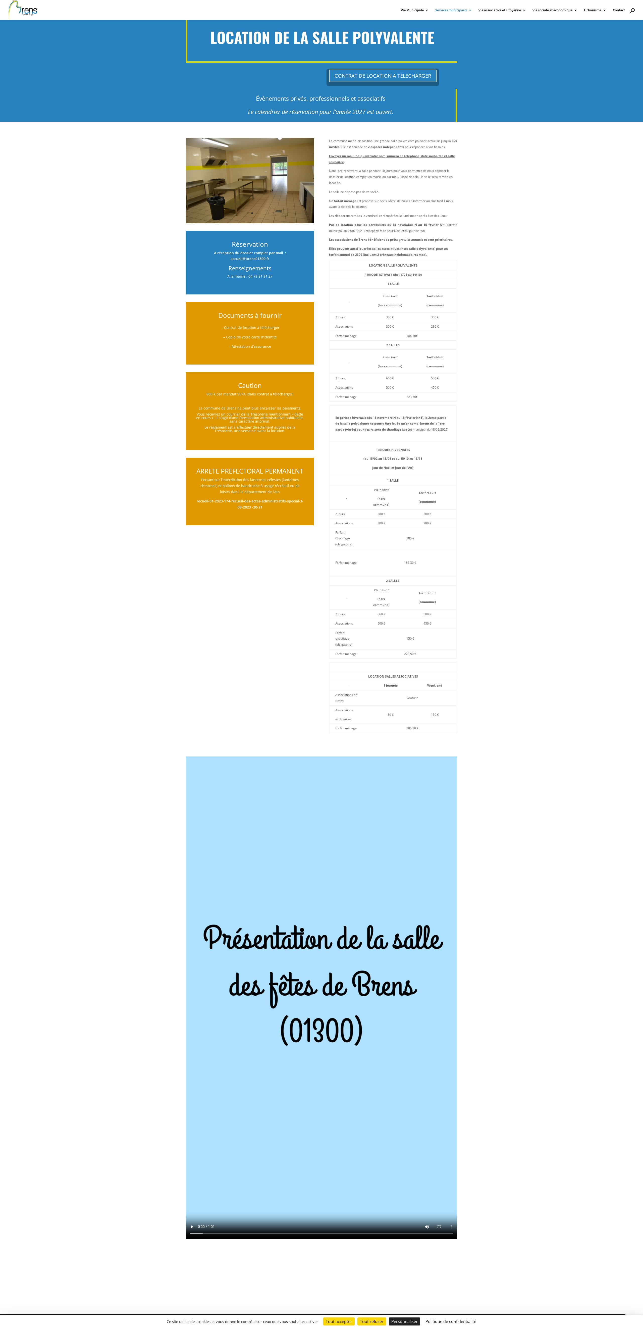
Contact (619, 10)
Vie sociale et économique (552, 10)
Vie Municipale (412, 10)
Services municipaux (451, 10)
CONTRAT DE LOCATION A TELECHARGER (383, 75)
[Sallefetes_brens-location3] (250, 222)
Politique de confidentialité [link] (450, 1321)
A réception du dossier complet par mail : (250, 252)
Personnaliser (404, 1321)
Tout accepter (339, 1321)
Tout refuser (372, 1321)
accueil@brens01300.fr (250, 258)
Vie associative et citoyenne (499, 10)
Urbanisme (592, 10)
